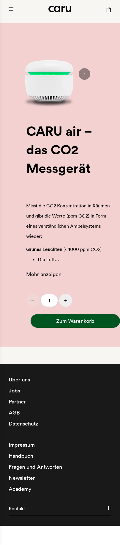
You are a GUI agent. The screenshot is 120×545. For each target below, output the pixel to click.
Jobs (14, 390)
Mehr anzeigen (43, 274)
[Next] (84, 74)
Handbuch (21, 455)
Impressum (22, 444)
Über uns (19, 379)
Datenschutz (23, 423)
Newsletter (22, 478)
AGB (14, 412)
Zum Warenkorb (75, 321)
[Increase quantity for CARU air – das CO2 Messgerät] (65, 300)
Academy (20, 489)
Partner (17, 401)
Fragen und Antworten (35, 466)
